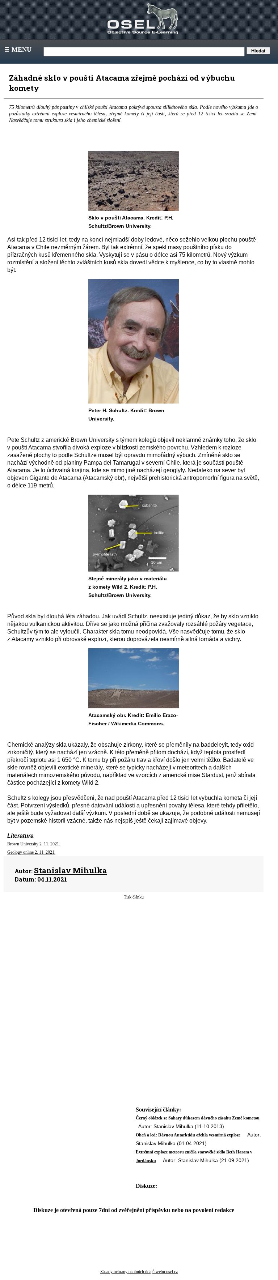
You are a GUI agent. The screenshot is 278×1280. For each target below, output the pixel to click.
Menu (17, 49)
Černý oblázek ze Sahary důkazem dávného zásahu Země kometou (198, 1118)
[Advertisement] (134, 958)
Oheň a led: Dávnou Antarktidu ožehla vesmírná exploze (188, 1135)
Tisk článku (134, 897)
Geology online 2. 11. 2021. (31, 852)
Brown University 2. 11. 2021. (33, 843)
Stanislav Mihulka (70, 870)
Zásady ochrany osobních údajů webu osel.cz (139, 1271)
